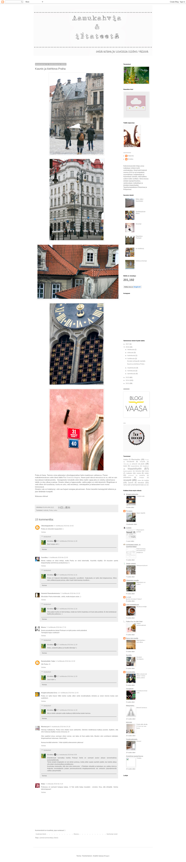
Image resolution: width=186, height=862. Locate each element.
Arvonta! (138, 224)
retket (139, 480)
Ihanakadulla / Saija (48, 661)
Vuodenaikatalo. (132, 739)
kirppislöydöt (134, 468)
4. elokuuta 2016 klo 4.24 (54, 784)
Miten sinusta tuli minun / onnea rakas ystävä (142, 676)
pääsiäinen (127, 477)
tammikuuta (131, 374)
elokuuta (130, 352)
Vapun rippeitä (141, 513)
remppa (141, 477)
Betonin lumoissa (142, 707)
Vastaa (43, 532)
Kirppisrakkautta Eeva (49, 693)
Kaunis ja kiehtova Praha (135, 364)
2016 (128, 347)
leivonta (138, 471)
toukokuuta (131, 355)
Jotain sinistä (131, 563)
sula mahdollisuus (132, 605)
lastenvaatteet (127, 471)
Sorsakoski (130, 461)
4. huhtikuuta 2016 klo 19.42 (64, 526)
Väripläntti (129, 689)
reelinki (128, 528)
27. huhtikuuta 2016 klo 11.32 (67, 609)
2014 (128, 380)
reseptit (127, 480)
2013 (128, 383)
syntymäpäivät (136, 485)
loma (147, 471)
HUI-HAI (129, 722)
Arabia (125, 459)
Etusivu (76, 834)
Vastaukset (47, 537)
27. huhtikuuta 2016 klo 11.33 (67, 645)
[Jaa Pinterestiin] (69, 507)
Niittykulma (130, 706)
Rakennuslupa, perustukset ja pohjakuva (141, 550)
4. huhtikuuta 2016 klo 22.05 (58, 557)
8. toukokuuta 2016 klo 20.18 (60, 727)
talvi (145, 485)
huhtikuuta (131, 358)
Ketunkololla (130, 672)
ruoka (55, 510)
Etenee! (139, 741)
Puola (147, 459)
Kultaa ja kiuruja (141, 261)
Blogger (106, 856)
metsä (139, 473)
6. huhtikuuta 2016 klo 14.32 (65, 661)
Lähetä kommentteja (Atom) (48, 838)
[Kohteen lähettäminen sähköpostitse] (59, 507)
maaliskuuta (131, 368)
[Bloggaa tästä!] (61, 507)
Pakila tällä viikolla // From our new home (142, 726)
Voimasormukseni (142, 565)
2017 (128, 344)
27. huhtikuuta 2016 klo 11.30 (67, 541)
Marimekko (135, 459)
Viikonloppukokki (47, 526)
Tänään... (139, 758)
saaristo (130, 483)
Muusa (43, 627)
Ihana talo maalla (132, 638)
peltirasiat (131, 475)
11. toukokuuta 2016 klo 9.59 (67, 755)
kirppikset (146, 466)
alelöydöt (134, 464)
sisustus (141, 482)
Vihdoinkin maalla (132, 580)
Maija (43, 784)
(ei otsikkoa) (140, 248)
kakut (125, 466)
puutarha (142, 475)
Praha (51, 510)
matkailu (45, 510)
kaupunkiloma (135, 466)
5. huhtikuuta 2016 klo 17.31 (56, 627)
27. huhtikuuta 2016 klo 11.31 (67, 575)
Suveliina (44, 557)
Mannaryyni (45, 727)
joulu (142, 464)
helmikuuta (131, 371)
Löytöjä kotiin (140, 496)
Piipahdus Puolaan (139, 237)
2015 (128, 377)
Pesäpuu (129, 511)
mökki (147, 473)
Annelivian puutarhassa (134, 756)
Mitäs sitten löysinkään (139, 200)
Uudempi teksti (41, 834)
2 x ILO (128, 597)
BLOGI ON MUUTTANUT (134, 599)
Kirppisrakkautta (132, 494)
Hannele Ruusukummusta (50, 593)
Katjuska (131, 156)
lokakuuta (131, 349)
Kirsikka (50, 541)
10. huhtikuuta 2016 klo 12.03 (68, 693)
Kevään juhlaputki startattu (136, 361)
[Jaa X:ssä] (64, 507)
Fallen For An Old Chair (134, 621)
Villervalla (126, 464)
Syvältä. (129, 655)
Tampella (142, 461)
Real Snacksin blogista (71, 477)
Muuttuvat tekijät (142, 606)
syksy (125, 485)
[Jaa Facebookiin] (66, 507)
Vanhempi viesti (112, 834)
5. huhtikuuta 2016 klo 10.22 (70, 593)
